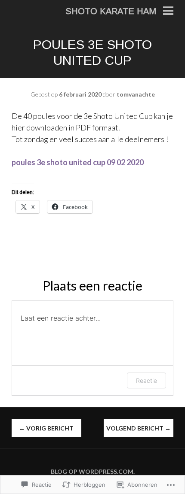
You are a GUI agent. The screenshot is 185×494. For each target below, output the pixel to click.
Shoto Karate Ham (110, 11)
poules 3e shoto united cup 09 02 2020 (78, 162)
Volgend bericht (138, 428)
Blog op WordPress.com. (93, 471)
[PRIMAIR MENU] (168, 12)
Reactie (146, 380)
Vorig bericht (46, 428)
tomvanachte (136, 94)
